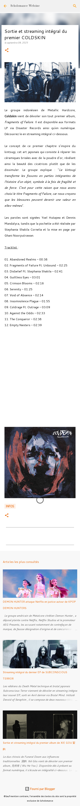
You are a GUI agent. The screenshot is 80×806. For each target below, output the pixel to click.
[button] (6, 50)
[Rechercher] (75, 5)
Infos (10, 506)
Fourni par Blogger (42, 789)
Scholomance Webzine (25, 5)
